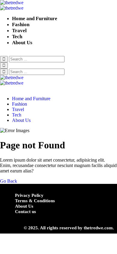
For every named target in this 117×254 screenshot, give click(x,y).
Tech (17, 36)
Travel (19, 30)
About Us (22, 42)
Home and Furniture (34, 18)
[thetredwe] (58, 5)
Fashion (20, 24)
